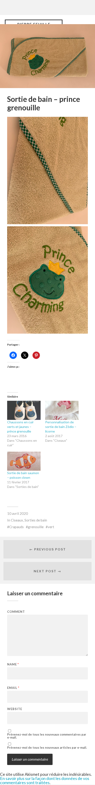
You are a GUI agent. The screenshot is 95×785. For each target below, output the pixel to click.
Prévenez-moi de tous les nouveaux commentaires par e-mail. (46, 736)
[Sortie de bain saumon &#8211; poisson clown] (24, 461)
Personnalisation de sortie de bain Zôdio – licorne (60, 426)
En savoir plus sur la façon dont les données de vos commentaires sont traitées (44, 780)
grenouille (36, 527)
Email (13, 687)
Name (13, 664)
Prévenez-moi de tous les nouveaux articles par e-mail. (47, 747)
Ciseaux (17, 520)
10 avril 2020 (17, 513)
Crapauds (16, 527)
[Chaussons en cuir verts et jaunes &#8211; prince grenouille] (24, 410)
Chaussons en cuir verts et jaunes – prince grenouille (20, 426)
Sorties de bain (35, 520)
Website (14, 709)
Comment (16, 611)
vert (51, 527)
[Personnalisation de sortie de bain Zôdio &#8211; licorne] (62, 410)
